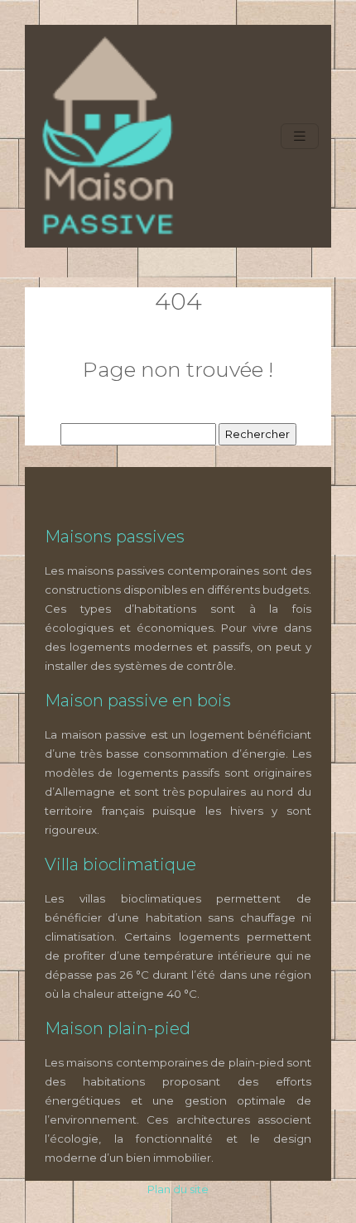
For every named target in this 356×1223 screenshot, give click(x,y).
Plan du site (178, 1189)
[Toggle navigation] (300, 136)
